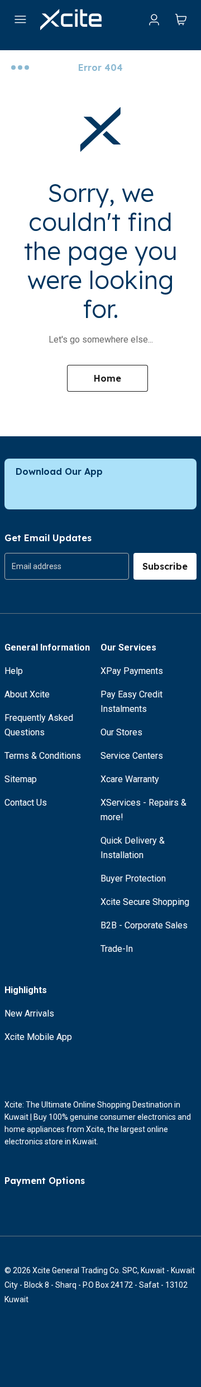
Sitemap (20, 779)
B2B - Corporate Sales (144, 925)
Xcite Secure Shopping (144, 902)
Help (13, 671)
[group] (66, 566)
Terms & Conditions (42, 755)
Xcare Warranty (129, 779)
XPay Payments (131, 671)
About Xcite (27, 694)
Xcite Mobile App (38, 1037)
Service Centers (131, 755)
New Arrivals (29, 1013)
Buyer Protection (133, 878)
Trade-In (116, 948)
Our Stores (121, 732)
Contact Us (25, 802)
